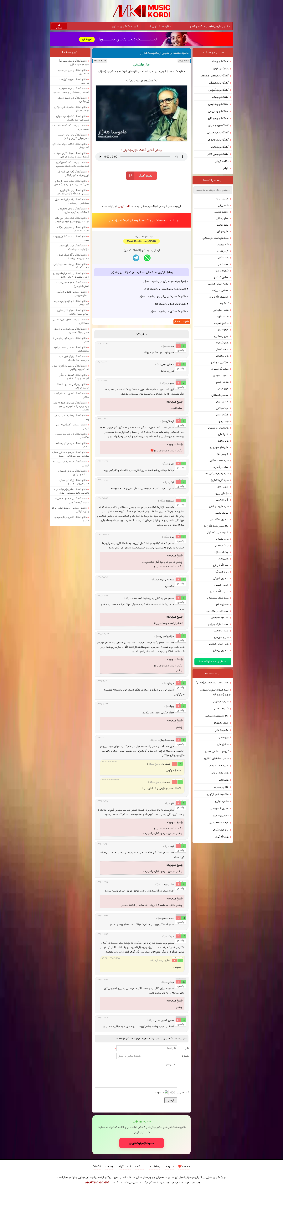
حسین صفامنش (219, 519)
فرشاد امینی (222, 414)
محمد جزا (223, 264)
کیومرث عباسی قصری (217, 751)
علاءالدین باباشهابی (218, 427)
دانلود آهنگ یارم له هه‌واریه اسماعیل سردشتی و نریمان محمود (71, 90)
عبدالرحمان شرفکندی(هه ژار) (212, 682)
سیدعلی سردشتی (219, 506)
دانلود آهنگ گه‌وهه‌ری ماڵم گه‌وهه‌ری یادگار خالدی (74, 377)
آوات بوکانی (222, 408)
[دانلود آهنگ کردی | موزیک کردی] (141, 11)
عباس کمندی (221, 277)
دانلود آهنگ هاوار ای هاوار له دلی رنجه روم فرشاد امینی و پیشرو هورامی (71, 406)
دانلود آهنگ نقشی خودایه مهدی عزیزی (71, 519)
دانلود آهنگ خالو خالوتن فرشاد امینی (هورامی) (72, 284)
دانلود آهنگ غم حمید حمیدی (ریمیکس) (73, 99)
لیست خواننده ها (212, 180)
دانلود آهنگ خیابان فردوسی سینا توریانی (71, 463)
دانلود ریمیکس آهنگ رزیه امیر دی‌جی (72, 426)
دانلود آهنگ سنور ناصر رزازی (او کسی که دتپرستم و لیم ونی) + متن (71, 183)
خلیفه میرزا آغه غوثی (217, 532)
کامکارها (224, 303)
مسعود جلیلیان (220, 617)
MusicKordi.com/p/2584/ (141, 241)
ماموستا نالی (222, 730)
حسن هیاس (221, 585)
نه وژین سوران (221, 815)
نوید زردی (224, 421)
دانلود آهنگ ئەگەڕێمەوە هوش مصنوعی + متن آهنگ (72, 118)
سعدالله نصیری (220, 369)
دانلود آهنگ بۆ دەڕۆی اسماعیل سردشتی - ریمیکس (72, 201)
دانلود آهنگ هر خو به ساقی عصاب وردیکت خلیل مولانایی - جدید (70, 454)
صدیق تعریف (221, 323)
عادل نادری (223, 441)
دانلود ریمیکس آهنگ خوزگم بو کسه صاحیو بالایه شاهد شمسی (72, 164)
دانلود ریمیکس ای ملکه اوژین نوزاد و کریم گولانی (70, 509)
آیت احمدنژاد (221, 552)
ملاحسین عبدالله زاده (216, 526)
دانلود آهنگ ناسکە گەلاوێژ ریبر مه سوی (71, 238)
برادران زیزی (222, 493)
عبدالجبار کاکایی (220, 772)
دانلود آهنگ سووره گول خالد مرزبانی (73, 81)
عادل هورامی (222, 355)
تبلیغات (139, 1166)
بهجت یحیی (222, 513)
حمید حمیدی (221, 375)
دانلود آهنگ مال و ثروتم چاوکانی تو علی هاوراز (71, 109)
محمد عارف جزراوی (218, 624)
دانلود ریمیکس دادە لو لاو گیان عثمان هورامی (72, 293)
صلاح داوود (222, 316)
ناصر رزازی (223, 205)
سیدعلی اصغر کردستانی (216, 238)
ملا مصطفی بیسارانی (217, 715)
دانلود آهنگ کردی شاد (159, 26)
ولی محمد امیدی (219, 765)
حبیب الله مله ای (219, 591)
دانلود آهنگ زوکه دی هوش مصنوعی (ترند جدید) (74, 482)
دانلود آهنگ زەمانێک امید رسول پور (71, 417)
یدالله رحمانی (221, 545)
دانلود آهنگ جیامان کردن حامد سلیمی (72, 445)
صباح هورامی (221, 637)
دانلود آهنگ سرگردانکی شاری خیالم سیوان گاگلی (73, 312)
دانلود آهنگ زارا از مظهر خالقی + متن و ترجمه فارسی (72, 500)
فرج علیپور (223, 329)
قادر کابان (223, 434)
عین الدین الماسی (218, 643)
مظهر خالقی (222, 218)
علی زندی (224, 558)
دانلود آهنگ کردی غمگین (125, 26)
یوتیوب (109, 1166)
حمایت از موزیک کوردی (141, 1143)
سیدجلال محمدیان (218, 598)
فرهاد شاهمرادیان (219, 822)
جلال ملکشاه (221, 723)
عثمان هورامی (221, 310)
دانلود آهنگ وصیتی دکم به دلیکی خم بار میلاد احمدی (71, 330)
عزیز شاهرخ (222, 342)
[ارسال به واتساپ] (147, 257)
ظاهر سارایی (222, 801)
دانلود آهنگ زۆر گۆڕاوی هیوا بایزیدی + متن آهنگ (74, 358)
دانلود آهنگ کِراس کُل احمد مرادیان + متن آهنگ (74, 247)
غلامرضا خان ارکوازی (218, 794)
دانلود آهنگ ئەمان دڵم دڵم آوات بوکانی (71, 395)
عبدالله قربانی (221, 565)
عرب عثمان (222, 539)
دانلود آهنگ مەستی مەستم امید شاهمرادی (71, 349)
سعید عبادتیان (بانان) (216, 758)
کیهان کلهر (223, 486)
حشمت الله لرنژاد (219, 297)
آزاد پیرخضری (221, 787)
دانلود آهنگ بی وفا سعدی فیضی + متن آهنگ (71, 266)
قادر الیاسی (222, 499)
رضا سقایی (223, 257)
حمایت (184, 1166)
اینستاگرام (125, 1166)
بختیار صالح (222, 604)
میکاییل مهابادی (220, 362)
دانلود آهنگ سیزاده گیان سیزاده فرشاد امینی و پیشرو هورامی (71, 155)
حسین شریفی (221, 578)
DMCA (97, 1166)
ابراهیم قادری (221, 467)
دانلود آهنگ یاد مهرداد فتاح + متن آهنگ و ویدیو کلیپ (70, 367)
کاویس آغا (223, 454)
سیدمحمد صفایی (219, 460)
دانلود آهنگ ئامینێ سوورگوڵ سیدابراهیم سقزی (73, 62)
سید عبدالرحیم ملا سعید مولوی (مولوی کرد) (215, 692)
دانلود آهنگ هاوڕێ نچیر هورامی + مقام (71, 340)
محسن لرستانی (220, 395)
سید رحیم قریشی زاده (216, 473)
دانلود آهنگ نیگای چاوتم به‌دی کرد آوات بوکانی (70, 146)
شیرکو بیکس (221, 708)
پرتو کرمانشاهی (220, 829)
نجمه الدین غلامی (218, 283)
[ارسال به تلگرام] (136, 257)
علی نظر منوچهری (219, 447)
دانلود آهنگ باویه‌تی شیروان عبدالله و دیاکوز (73, 472)
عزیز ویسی (223, 388)
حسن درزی (222, 401)
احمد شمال (222, 349)
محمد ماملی (221, 211)
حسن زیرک (222, 198)
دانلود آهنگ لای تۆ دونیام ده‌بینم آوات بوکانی (71, 303)
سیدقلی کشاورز (220, 480)
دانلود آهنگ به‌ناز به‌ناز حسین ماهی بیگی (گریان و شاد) (73, 136)
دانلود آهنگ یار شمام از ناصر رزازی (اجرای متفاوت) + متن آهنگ (71, 275)
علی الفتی (223, 780)
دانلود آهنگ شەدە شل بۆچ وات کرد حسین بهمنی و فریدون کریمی (72, 220)
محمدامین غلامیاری (217, 611)
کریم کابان (223, 251)
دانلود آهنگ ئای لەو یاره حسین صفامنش (72, 435)
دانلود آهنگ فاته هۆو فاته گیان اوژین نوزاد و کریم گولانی (72, 173)
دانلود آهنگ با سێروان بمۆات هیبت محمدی (73, 229)
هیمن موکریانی (220, 701)
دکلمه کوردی (183, 61)
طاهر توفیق (222, 225)
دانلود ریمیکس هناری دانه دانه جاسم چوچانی (72, 386)
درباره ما (169, 1166)
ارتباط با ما (154, 1166)
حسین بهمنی (221, 650)
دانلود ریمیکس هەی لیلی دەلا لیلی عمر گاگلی (70, 321)
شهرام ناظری (222, 270)
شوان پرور (223, 244)
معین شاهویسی (219, 808)
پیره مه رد (223, 737)
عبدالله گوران (221, 837)
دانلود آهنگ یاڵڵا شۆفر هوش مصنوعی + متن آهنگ (73, 256)
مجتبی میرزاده (220, 290)
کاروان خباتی (221, 630)
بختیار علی (223, 744)
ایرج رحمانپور (221, 336)
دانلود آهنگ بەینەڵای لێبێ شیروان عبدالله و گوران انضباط (73, 192)
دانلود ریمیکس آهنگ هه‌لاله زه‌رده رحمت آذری (70, 127)
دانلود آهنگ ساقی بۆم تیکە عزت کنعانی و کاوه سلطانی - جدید (71, 491)
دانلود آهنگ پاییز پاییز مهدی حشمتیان (73, 72)
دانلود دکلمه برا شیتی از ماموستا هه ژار (165, 52)
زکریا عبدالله (222, 571)
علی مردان (223, 231)
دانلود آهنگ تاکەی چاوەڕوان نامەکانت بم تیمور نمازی (73, 210)
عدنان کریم (222, 382)
